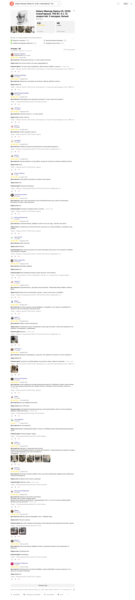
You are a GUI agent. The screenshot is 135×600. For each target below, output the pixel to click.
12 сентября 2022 (24, 400)
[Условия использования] (73, 39)
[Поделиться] (74, 10)
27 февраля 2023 (24, 221)
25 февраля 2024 (24, 111)
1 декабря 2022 (23, 352)
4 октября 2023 (23, 144)
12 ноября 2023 (23, 129)
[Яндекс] (12, 4)
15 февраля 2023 (24, 240)
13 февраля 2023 (24, 285)
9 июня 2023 (22, 57)
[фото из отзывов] (14, 339)
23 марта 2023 (23, 177)
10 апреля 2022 (23, 423)
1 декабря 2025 (23, 79)
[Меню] (131, 4)
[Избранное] (118, 4)
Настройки (50, 594)
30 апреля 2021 (23, 514)
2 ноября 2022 (23, 382)
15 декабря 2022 (23, 321)
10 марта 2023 (23, 198)
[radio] (12, 72)
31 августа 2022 (23, 544)
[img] (15, 57)
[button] (14, 29)
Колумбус (16, 594)
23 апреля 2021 (23, 446)
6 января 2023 (23, 304)
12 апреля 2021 (23, 471)
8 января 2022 (23, 494)
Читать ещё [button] (65, 66)
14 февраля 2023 (24, 263)
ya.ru (61, 594)
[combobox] (35, 3)
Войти (126, 3)
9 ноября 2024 (23, 97)
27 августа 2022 (23, 567)
